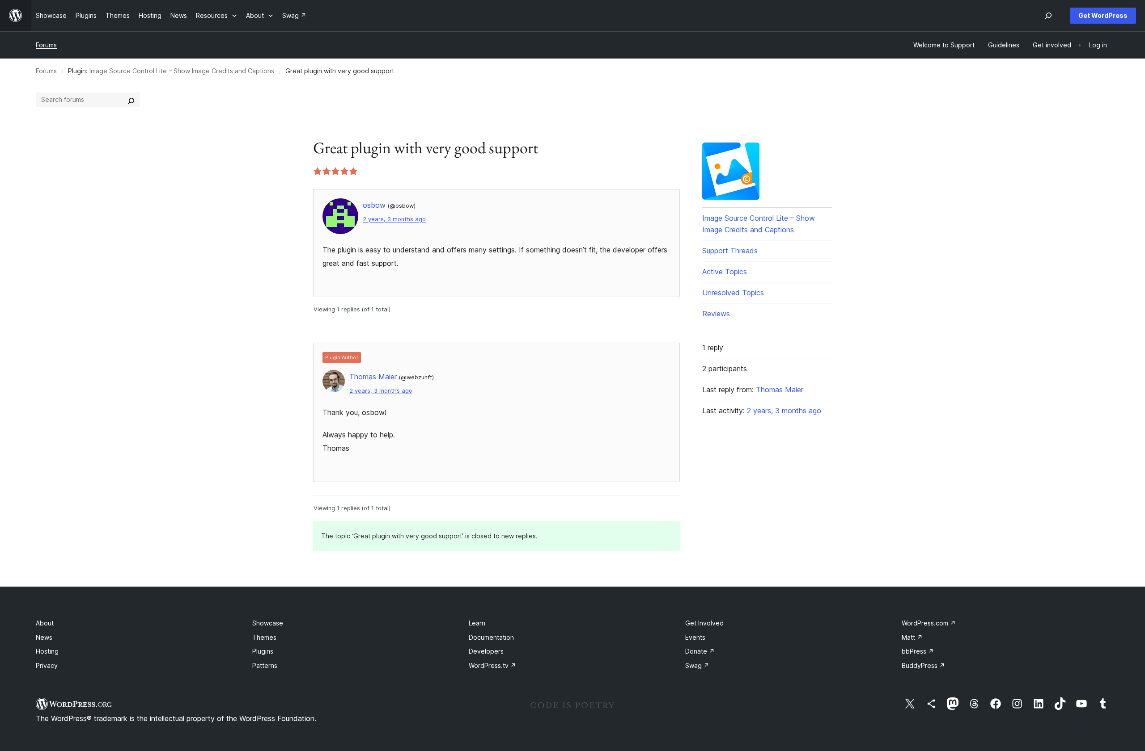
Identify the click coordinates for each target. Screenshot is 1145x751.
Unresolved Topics (733, 292)
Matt (912, 637)
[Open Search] (1048, 15)
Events (695, 637)
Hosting (47, 651)
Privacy (47, 665)
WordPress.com (929, 623)
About (45, 623)
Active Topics (724, 271)
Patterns (264, 665)
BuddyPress (923, 665)
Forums (46, 45)
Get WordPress (1103, 15)
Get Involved (704, 623)
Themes (264, 637)
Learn (477, 623)
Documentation (491, 637)
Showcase (267, 623)
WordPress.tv (492, 665)
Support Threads (730, 250)
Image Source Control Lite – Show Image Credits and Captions (181, 71)
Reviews (716, 313)
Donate (700, 651)
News (44, 637)
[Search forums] (131, 99)
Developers (486, 651)
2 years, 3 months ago (394, 219)
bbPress (918, 651)
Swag (697, 665)
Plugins (262, 651)
